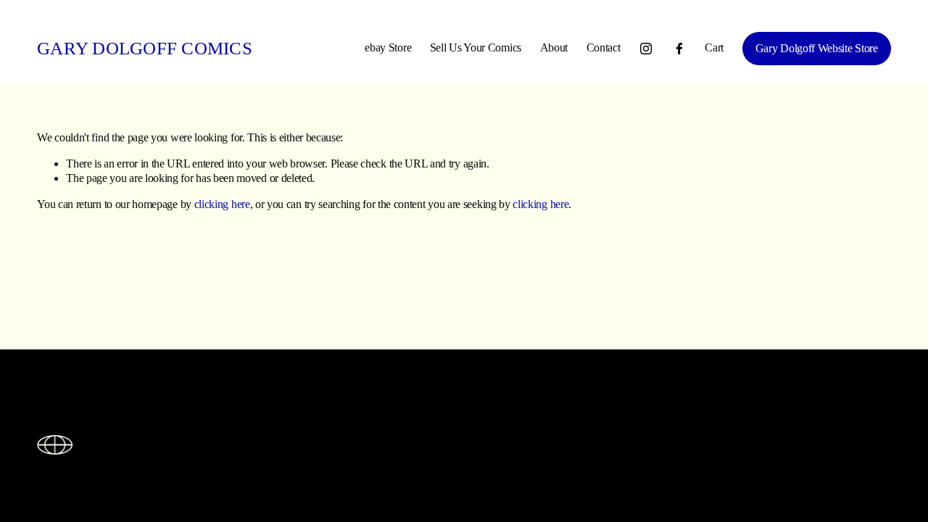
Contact (604, 47)
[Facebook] (679, 48)
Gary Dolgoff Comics (144, 48)
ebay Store (388, 47)
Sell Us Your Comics (475, 47)
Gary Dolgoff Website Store (816, 48)
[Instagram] (646, 48)
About (554, 47)
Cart (714, 47)
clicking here (222, 204)
